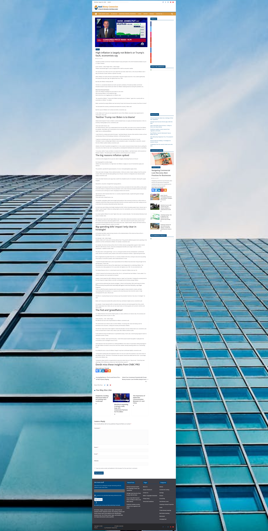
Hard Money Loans (104, 13)
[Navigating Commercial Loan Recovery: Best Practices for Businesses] (162, 159)
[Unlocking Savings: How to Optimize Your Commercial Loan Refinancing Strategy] (154, 217)
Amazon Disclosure (147, 489)
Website (96, 461)
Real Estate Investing (164, 513)
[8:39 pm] (161, 211)
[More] (109, 370)
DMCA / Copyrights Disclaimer (150, 495)
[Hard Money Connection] (96, 14)
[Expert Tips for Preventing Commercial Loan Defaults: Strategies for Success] (154, 198)
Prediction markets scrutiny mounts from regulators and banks (133, 506)
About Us (145, 486)
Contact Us (159, 13)
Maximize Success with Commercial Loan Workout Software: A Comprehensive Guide (166, 207)
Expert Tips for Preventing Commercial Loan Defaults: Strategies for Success (166, 197)
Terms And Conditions (148, 501)
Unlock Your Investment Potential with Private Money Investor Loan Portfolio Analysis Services (134, 379)
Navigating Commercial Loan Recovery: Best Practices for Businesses (161, 172)
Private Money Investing (165, 510)
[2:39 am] (152, 178)
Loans (139, 13)
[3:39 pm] (96, 403)
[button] (163, 14)
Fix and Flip (114, 13)
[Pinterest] (106, 370)
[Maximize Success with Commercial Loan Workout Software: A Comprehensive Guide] (154, 208)
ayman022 (100, 58)
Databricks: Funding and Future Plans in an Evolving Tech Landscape (102, 398)
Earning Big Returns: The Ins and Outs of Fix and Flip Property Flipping (108, 378)
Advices (145, 13)
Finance (152, 13)
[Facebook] (97, 370)
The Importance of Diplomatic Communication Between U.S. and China (139, 399)
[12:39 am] (96, 58)
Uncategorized (162, 519)
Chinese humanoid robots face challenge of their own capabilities (133, 488)
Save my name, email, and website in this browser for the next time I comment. (116, 468)
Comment (97, 428)
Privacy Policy (146, 498)
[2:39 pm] (114, 414)
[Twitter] (100, 370)
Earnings (161, 492)
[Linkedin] (103, 370)
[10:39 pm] (133, 405)
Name (96, 447)
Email (96, 454)
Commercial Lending (156, 167)
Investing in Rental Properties (127, 13)
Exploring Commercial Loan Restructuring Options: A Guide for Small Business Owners (166, 227)
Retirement (162, 516)
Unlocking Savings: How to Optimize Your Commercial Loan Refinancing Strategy (166, 217)
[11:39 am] (161, 201)
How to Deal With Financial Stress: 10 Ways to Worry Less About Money (134, 499)
